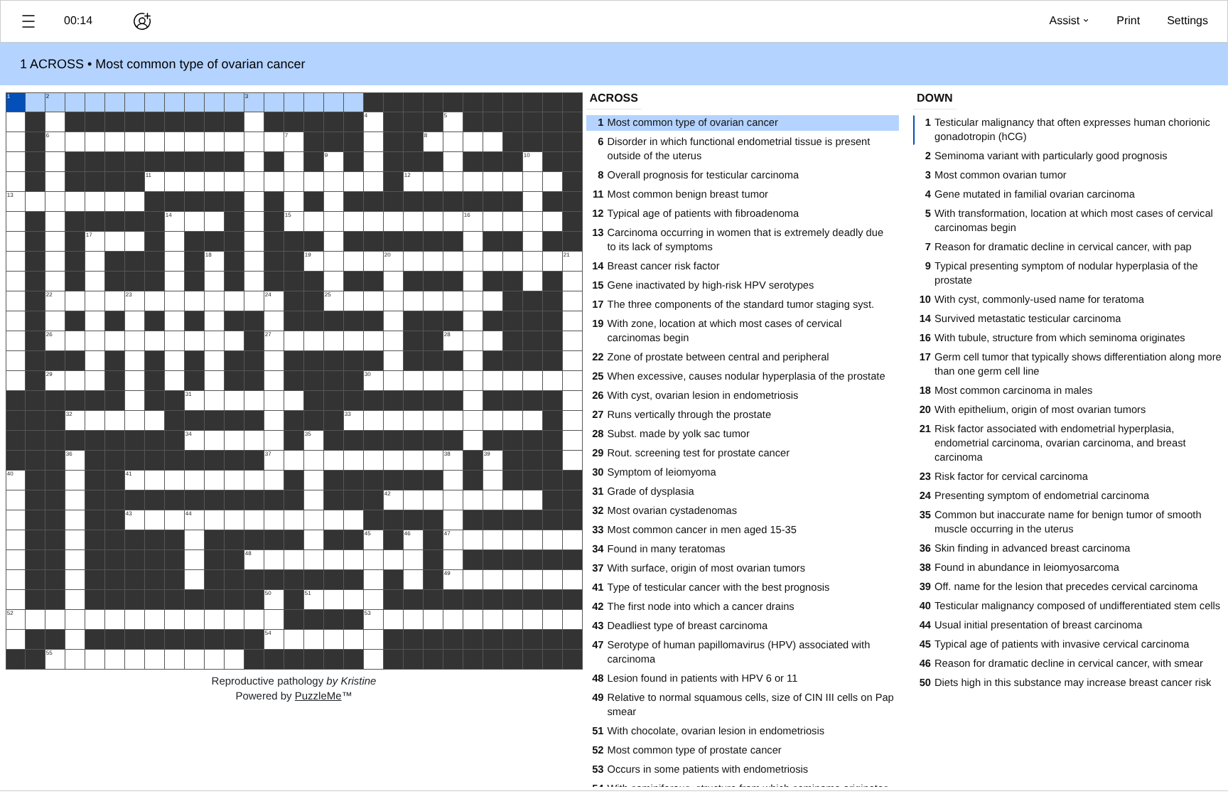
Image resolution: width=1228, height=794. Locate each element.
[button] (28, 21)
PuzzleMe (318, 696)
